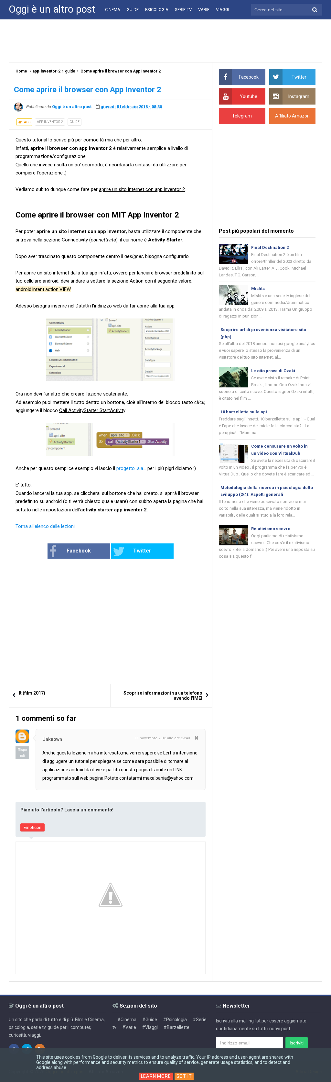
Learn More (156, 1076)
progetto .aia (129, 468)
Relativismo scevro (270, 528)
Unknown (52, 739)
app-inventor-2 (50, 122)
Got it (184, 1076)
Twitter (142, 551)
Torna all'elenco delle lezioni (45, 526)
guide (74, 122)
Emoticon (32, 827)
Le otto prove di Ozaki (273, 370)
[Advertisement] (165, 40)
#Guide (149, 1019)
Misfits (258, 288)
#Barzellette (176, 1027)
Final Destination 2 (270, 247)
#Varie (129, 1027)
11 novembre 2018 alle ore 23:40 (162, 738)
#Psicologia (175, 1019)
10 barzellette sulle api (243, 411)
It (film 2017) (32, 693)
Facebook (79, 551)
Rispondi (22, 752)
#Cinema (126, 1019)
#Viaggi (150, 1027)
